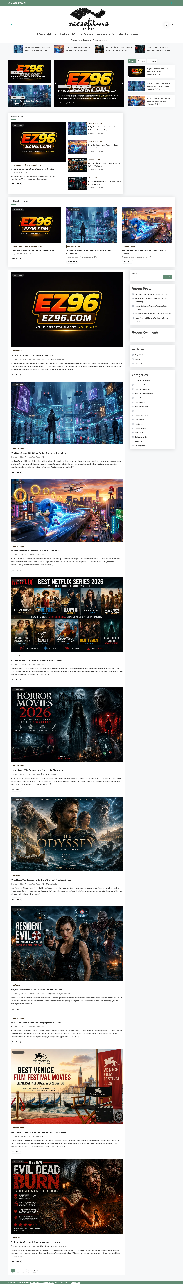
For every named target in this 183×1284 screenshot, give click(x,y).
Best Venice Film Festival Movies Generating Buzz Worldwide (38, 1132)
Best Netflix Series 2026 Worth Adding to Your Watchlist (104, 164)
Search (134, 273)
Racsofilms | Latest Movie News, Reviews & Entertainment (89, 34)
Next (34, 1270)
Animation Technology (142, 380)
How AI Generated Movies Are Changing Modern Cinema (36, 1022)
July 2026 (138, 359)
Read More (15, 183)
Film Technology (140, 428)
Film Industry (139, 411)
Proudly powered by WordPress (42, 1282)
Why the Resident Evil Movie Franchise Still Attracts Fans (36, 989)
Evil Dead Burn (57, 1246)
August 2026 (139, 355)
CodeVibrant (75, 1282)
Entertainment (17, 72)
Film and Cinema (18, 97)
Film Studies (139, 424)
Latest (133, 61)
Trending (153, 61)
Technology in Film (141, 437)
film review (56, 994)
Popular (142, 61)
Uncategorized (140, 446)
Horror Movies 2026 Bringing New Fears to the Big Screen (104, 182)
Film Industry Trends (141, 415)
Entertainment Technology (144, 393)
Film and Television (141, 406)
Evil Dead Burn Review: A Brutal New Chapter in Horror (35, 1242)
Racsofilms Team (31, 254)
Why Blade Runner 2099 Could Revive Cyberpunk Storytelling (158, 85)
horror (55, 774)
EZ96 (54, 359)
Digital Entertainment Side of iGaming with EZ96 (87, 90)
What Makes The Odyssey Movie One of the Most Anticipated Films (160, 48)
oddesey (56, 884)
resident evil (65, 994)
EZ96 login (61, 359)
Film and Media (140, 402)
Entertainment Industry (81, 86)
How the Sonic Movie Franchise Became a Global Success (158, 99)
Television (138, 441)
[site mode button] (166, 25)
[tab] (132, 61)
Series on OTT (94, 160)
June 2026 (138, 363)
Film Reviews (16, 875)
